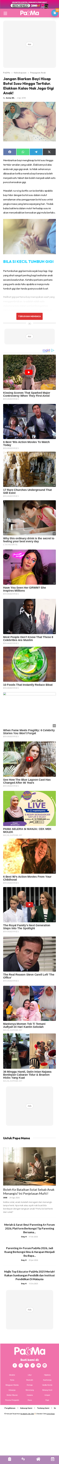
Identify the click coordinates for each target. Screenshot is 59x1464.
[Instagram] (21, 1365)
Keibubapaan (20, 72)
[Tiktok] (33, 1365)
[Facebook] (15, 1365)
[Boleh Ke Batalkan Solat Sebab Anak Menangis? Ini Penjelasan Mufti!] (29, 1166)
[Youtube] (39, 1365)
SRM (5, 1197)
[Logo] (29, 12)
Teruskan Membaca (29, 316)
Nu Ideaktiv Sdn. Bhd (27, 1414)
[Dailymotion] (44, 1365)
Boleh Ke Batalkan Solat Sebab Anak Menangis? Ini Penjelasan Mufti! (28, 1191)
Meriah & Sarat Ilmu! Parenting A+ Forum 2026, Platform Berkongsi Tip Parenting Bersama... (29, 1228)
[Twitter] (27, 1365)
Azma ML (10, 98)
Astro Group (51, 1414)
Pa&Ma (6, 72)
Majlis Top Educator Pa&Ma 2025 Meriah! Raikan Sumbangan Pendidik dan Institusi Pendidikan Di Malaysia (29, 1275)
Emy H (24, 1236)
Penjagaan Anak (38, 72)
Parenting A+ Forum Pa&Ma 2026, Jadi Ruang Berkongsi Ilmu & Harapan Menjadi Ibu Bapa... (29, 1251)
